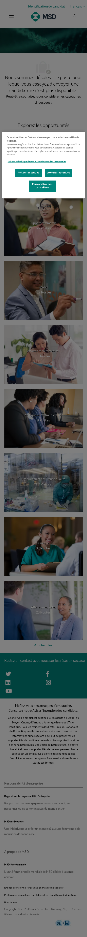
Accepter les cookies (58, 173)
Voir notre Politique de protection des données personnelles (37, 162)
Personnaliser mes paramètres (42, 186)
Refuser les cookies (28, 173)
